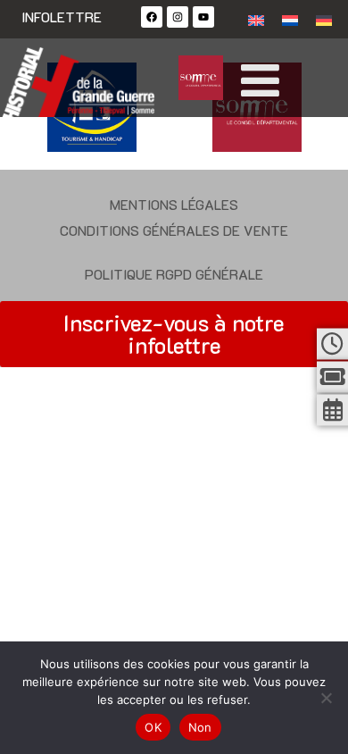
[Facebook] (151, 17)
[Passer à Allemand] (324, 19)
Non (200, 727)
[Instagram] (177, 17)
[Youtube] (203, 17)
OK (153, 727)
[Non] (326, 698)
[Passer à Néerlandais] (290, 19)
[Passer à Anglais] (256, 19)
